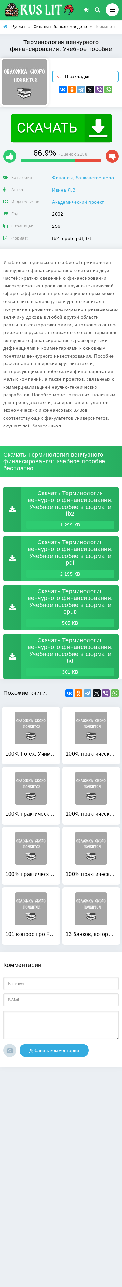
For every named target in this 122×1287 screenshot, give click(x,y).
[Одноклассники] (72, 89)
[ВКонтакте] (63, 89)
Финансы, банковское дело (83, 177)
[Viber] (99, 89)
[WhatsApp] (108, 89)
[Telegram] (81, 89)
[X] (90, 89)
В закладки (77, 76)
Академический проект (78, 202)
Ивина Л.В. (64, 189)
